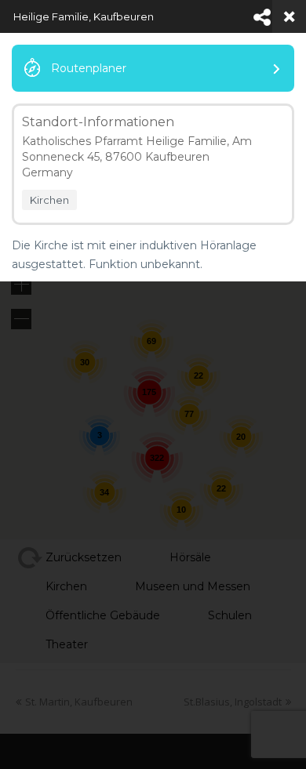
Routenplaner (88, 68)
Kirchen (49, 200)
